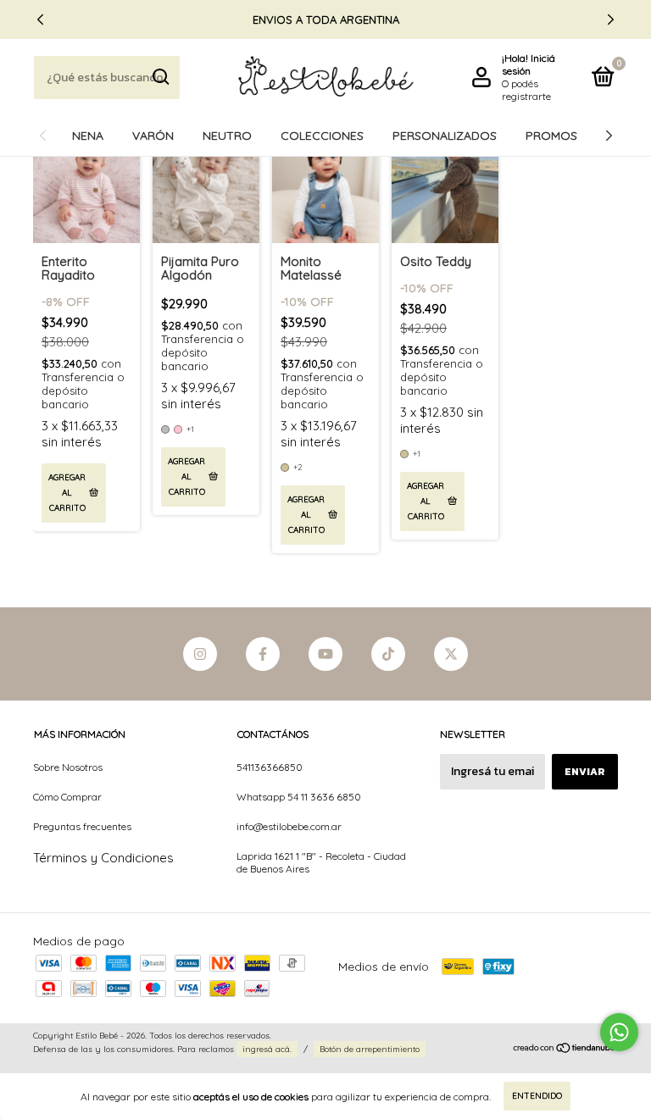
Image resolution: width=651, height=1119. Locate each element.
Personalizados (444, 135)
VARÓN (153, 135)
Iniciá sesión (528, 64)
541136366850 (269, 767)
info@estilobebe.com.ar (289, 826)
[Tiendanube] (565, 1049)
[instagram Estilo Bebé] (200, 654)
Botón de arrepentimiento (370, 1049)
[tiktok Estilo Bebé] (388, 654)
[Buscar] (160, 77)
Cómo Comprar (67, 796)
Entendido (537, 1095)
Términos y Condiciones (103, 858)
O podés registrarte (526, 89)
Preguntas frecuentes (82, 826)
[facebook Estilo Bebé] (263, 654)
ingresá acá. (267, 1049)
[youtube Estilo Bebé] (325, 654)
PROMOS (551, 135)
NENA (87, 135)
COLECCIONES (322, 135)
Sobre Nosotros (68, 767)
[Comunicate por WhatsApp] (619, 1032)
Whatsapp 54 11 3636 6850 (298, 796)
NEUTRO (227, 135)
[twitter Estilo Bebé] (451, 654)
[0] (600, 80)
